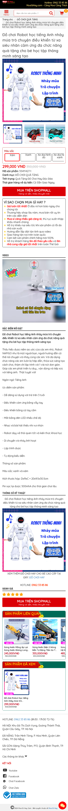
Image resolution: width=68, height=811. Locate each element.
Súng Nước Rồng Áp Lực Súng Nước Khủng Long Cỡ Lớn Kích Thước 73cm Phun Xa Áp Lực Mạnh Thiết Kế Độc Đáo (16, 648)
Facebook (14, 776)
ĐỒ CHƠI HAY (37, 577)
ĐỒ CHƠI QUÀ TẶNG (27, 19)
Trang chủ (7, 19)
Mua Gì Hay (53, 808)
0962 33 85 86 (22, 719)
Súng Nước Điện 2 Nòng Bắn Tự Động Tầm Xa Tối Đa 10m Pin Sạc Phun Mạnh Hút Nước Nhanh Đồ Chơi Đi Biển (44, 648)
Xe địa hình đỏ (44, 156)
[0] (62, 13)
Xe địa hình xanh (59, 156)
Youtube (13, 770)
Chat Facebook (17, 781)
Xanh (28, 154)
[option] (34, 90)
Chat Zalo (14, 787)
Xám (12, 155)
